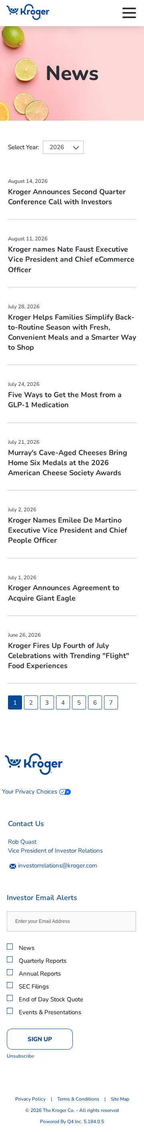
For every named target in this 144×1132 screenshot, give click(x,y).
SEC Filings (34, 986)
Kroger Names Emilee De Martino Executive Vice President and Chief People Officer (67, 530)
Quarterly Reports (42, 961)
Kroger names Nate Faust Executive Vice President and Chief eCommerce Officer (71, 259)
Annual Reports (40, 974)
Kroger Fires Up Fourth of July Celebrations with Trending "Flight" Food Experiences (68, 656)
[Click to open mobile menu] (129, 14)
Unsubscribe (20, 1056)
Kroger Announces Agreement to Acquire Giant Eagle (63, 593)
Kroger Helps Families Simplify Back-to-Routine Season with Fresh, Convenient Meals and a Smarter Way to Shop (72, 332)
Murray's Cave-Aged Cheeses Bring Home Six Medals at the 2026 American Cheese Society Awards (67, 463)
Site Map (120, 1099)
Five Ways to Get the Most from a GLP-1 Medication (65, 400)
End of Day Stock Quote (51, 999)
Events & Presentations (50, 1012)
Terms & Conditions (78, 1099)
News (26, 948)
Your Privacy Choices (29, 791)
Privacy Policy (30, 1099)
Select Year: (23, 147)
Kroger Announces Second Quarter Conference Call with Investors (67, 197)
